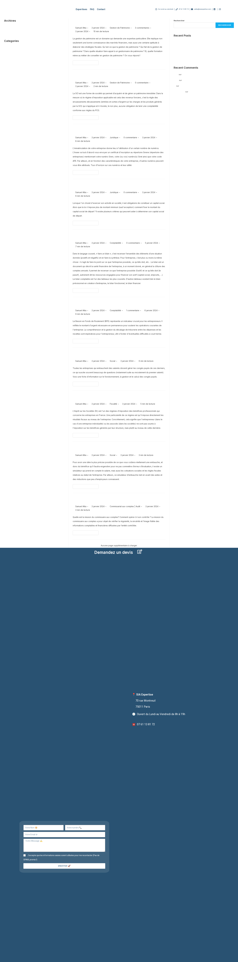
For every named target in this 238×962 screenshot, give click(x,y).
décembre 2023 (11, 31)
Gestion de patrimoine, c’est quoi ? (103, 21)
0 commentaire (141, 82)
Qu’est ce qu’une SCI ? (92, 76)
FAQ (92, 9)
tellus (176, 74)
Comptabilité (115, 243)
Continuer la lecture (86, 62)
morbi (176, 80)
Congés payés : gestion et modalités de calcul (113, 354)
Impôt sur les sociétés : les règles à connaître (112, 397)
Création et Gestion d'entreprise (18, 59)
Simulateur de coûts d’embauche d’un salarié (112, 448)
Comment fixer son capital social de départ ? (112, 185)
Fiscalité (113, 404)
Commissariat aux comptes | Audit (125, 506)
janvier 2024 (9, 27)
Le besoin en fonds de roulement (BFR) (106, 304)
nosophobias (179, 92)
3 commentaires (142, 28)
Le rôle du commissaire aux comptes (104, 499)
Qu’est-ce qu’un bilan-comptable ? (103, 236)
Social (112, 361)
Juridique (114, 137)
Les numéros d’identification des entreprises (112, 131)
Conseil (7, 55)
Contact (101, 9)
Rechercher (179, 20)
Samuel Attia (80, 28)
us (175, 86)
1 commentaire (132, 310)
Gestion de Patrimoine (120, 28)
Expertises (81, 9)
